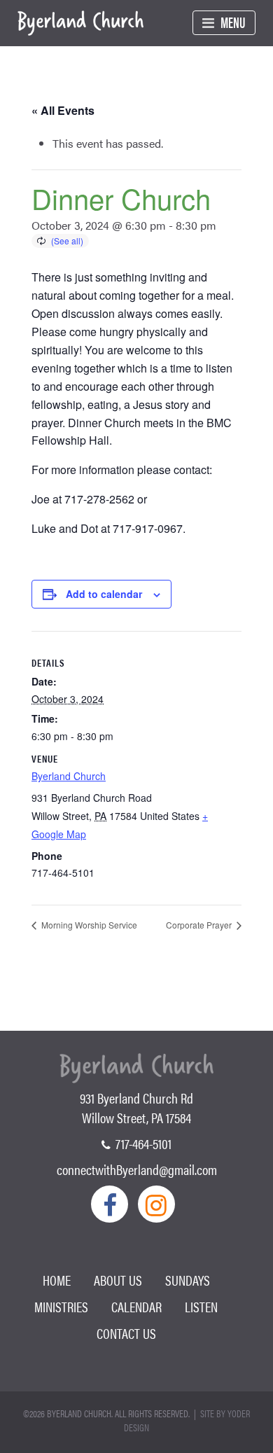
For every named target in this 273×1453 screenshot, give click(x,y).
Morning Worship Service (88, 925)
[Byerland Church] (81, 24)
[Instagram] (156, 1204)
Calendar (136, 1306)
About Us (118, 1280)
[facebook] (109, 1204)
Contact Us (126, 1333)
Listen (201, 1306)
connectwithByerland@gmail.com (137, 1169)
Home (57, 1280)
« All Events (62, 110)
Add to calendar (104, 594)
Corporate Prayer (200, 925)
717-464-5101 (142, 1143)
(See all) (67, 240)
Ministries (61, 1306)
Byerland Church (68, 776)
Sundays (187, 1280)
